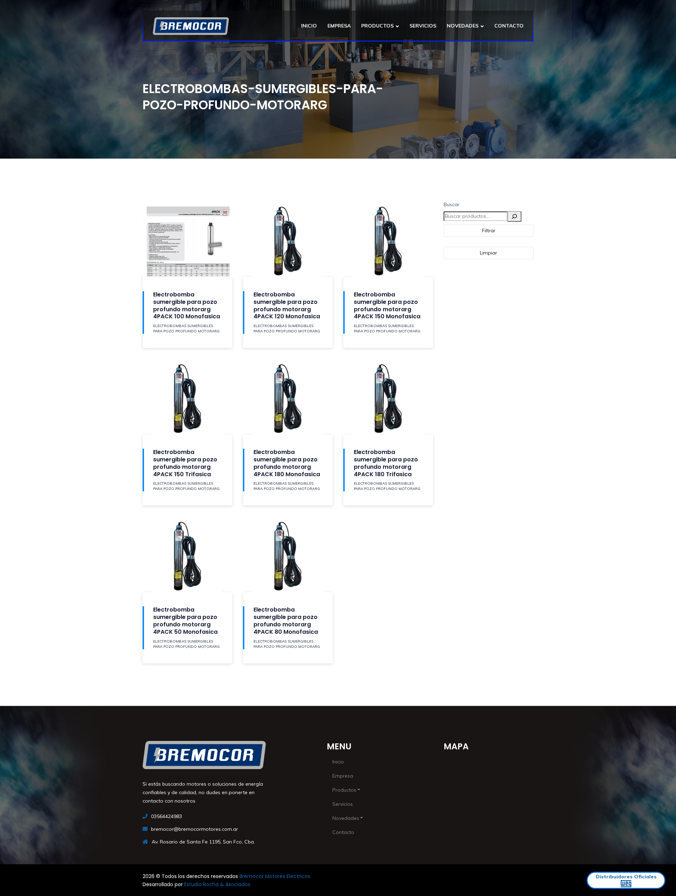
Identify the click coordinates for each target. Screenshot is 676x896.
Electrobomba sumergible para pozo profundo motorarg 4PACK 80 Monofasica (286, 621)
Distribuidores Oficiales (626, 876)
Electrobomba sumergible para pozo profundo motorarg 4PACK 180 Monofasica (287, 463)
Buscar (451, 204)
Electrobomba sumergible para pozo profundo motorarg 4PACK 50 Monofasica (185, 621)
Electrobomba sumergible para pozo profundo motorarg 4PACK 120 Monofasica (287, 305)
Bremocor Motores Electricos (274, 876)
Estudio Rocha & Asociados (217, 884)
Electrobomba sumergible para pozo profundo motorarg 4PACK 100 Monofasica (186, 305)
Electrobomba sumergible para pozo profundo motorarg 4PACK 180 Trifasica (386, 463)
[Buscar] (514, 216)
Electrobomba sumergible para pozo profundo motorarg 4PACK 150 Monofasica (387, 305)
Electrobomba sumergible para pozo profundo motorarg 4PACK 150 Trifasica (185, 463)
